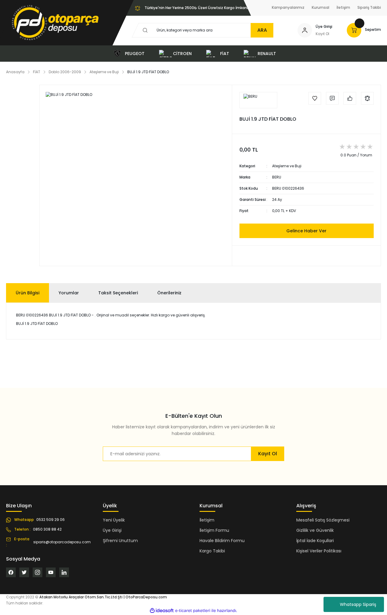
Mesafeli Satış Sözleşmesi (323, 520)
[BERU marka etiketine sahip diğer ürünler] (258, 100)
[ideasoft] (162, 610)
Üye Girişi (324, 26)
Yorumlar (69, 293)
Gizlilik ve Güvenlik (315, 530)
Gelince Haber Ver (306, 231)
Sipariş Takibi (369, 7)
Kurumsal (320, 7)
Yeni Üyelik (114, 520)
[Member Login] (305, 30)
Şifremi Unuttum (120, 541)
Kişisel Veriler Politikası (318, 551)
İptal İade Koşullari (315, 541)
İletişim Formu (214, 530)
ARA (262, 30)
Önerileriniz (169, 293)
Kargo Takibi (212, 551)
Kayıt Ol (322, 33)
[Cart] (354, 30)
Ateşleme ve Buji (286, 165)
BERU (276, 177)
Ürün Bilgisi (27, 293)
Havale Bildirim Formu (222, 541)
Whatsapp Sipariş (358, 604)
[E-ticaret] (192, 610)
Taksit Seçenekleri (118, 293)
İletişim (343, 7)
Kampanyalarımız (288, 7)
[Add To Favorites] (314, 98)
